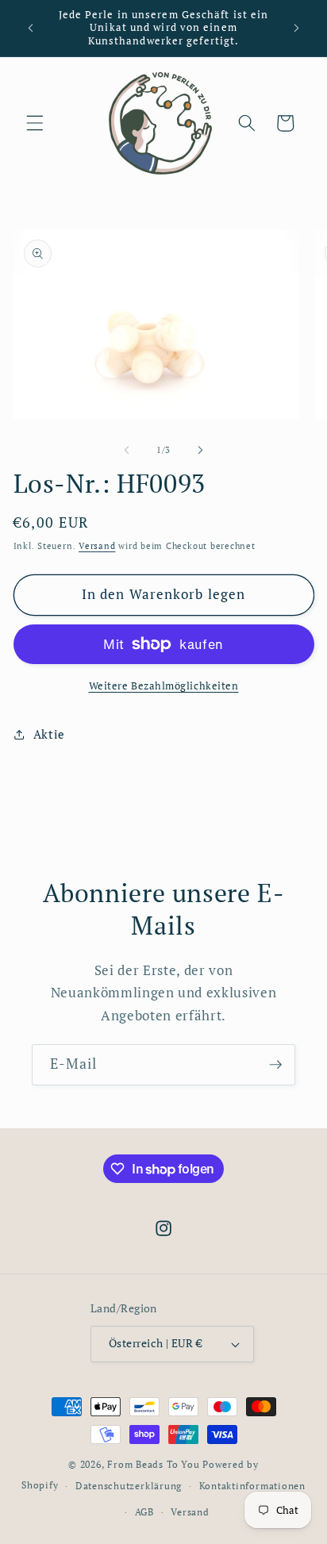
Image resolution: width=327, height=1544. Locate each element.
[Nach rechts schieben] (200, 449)
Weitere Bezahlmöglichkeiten (164, 685)
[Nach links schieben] (127, 449)
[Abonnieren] (275, 1064)
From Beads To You (153, 1464)
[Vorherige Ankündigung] (30, 28)
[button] (35, 123)
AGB (144, 1511)
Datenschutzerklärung (128, 1485)
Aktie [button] (49, 734)
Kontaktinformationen (252, 1485)
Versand (97, 545)
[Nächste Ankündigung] (296, 28)
